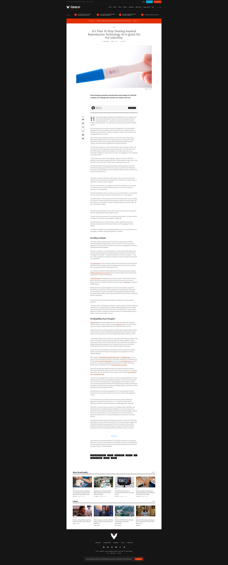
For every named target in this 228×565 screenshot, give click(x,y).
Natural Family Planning (96, 457)
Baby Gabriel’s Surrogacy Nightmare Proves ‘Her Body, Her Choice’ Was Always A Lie (145, 521)
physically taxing (126, 357)
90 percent (127, 282)
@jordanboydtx (100, 108)
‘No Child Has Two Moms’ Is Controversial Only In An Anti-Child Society (124, 492)
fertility (110, 455)
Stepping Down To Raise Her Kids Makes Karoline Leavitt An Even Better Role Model (102, 492)
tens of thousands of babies (105, 361)
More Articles (132, 107)
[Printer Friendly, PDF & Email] (83, 139)
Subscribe (157, 1)
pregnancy (114, 457)
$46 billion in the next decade (119, 365)
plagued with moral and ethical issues (109, 357)
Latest (75, 501)
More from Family (80, 472)
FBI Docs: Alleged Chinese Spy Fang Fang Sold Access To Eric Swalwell (82, 520)
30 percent (119, 324)
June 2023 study (95, 263)
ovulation (106, 457)
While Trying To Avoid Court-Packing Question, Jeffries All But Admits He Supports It (103, 521)
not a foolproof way (126, 361)
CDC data (92, 322)
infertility (129, 455)
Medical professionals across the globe (100, 273)
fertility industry (119, 455)
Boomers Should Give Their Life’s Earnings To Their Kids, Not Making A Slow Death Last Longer (145, 492)
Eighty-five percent (96, 278)
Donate (150, 1)
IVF (135, 455)
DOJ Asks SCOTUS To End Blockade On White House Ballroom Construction (124, 521)
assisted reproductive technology (98, 455)
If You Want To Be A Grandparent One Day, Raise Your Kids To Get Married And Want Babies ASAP (81, 492)
